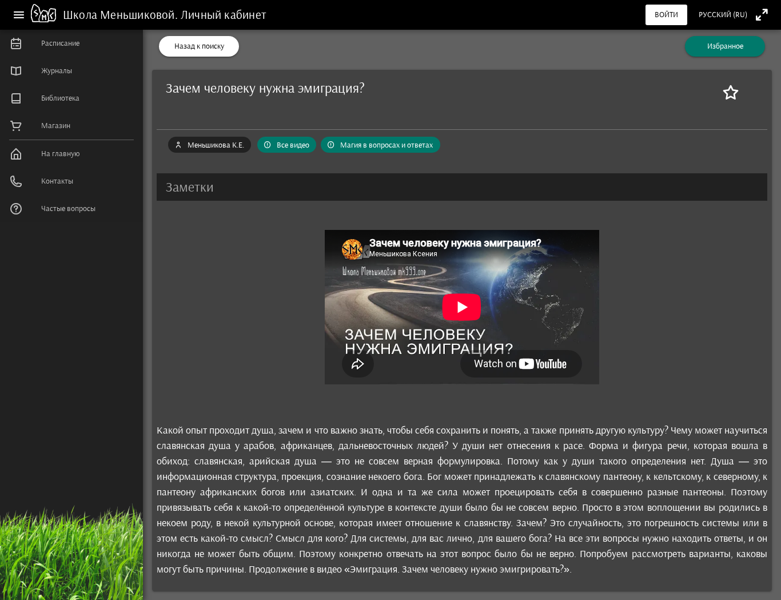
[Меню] (19, 15)
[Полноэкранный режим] (762, 14)
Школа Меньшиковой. (122, 14)
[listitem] (71, 43)
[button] (462, 187)
